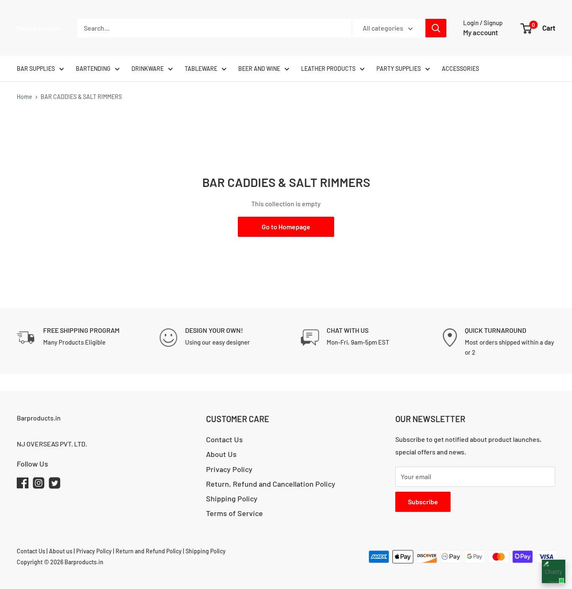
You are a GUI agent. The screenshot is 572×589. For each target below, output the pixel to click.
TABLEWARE (201, 68)
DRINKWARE (147, 68)
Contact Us (224, 439)
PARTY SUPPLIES (398, 68)
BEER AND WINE (259, 68)
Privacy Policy (229, 469)
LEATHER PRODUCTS (328, 68)
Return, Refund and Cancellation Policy (270, 483)
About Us (221, 454)
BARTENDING (93, 68)
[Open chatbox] (553, 571)
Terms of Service (234, 513)
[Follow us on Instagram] (38, 485)
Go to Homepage (286, 227)
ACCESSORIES (460, 68)
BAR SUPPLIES (36, 68)
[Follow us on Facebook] (22, 485)
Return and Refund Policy (149, 551)
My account (480, 32)
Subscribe (423, 502)
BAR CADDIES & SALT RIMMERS (81, 96)
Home (24, 96)
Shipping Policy (232, 498)
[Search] (435, 28)
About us (60, 551)
